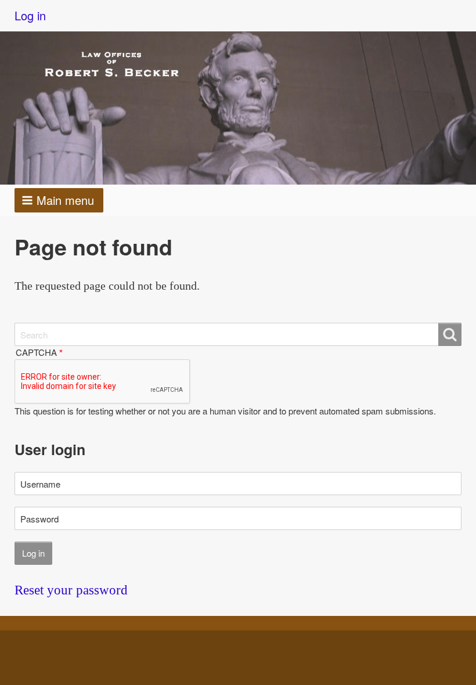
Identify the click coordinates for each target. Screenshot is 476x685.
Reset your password (71, 590)
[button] (59, 200)
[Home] (122, 63)
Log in (30, 15)
